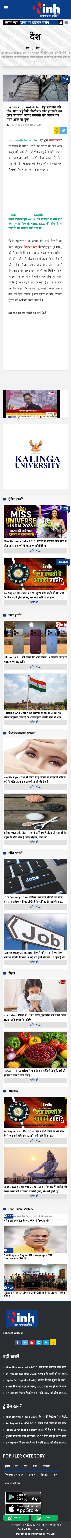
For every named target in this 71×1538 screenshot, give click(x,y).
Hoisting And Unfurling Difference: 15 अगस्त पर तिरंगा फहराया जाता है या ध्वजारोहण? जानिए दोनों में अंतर (33, 715)
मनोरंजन (46, 1466)
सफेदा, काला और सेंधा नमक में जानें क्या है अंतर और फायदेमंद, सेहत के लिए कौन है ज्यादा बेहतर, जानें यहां (35, 835)
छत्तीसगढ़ (47, 1517)
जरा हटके (15, 616)
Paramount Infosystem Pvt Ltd (35, 1534)
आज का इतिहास (12, 1483)
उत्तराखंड (54, 140)
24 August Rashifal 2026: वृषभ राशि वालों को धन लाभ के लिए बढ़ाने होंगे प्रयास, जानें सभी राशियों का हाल (34, 1133)
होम (28, 48)
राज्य (55, 1475)
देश (38, 48)
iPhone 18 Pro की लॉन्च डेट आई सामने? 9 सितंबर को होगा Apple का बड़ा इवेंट (35, 659)
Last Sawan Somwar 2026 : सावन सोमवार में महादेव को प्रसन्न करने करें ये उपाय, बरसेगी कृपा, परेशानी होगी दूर (35, 1189)
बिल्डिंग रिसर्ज (32, 247)
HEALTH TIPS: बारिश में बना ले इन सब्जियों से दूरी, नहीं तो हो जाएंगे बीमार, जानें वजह (34, 1073)
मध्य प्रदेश (19, 1517)
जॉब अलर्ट (16, 853)
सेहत (12, 973)
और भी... (35, 550)
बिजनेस (44, 1475)
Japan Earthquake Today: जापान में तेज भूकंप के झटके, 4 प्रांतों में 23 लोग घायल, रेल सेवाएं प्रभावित (37, 1380)
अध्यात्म (13, 1091)
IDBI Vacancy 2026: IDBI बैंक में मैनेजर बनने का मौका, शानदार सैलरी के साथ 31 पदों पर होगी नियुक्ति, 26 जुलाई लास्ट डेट (35, 955)
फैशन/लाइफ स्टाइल (22, 733)
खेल (25, 1466)
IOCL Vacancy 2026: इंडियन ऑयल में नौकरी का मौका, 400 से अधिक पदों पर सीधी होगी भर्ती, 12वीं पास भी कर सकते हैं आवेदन (33, 899)
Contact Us (24, 1529)
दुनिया (7, 1466)
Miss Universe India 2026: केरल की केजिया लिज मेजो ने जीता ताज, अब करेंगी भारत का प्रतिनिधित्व (36, 1367)
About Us (42, 1529)
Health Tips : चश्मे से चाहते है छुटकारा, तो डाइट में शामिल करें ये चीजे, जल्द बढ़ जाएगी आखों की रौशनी (35, 779)
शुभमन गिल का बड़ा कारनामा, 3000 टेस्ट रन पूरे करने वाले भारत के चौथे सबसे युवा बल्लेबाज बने (36, 1386)
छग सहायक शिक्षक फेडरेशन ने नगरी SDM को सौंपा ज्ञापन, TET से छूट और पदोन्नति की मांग (35, 1393)
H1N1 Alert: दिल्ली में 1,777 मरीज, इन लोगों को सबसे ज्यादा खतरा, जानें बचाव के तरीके (35, 1017)
